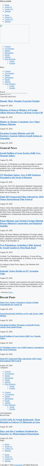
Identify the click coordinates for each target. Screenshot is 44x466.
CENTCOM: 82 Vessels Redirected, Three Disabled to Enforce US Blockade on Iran (20, 420)
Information (9, 53)
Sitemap (8, 11)
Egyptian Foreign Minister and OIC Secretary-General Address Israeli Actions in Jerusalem (21, 136)
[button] (22, 67)
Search (2, 94)
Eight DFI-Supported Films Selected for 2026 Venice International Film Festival (21, 198)
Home (7, 5)
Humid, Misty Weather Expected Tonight (20, 101)
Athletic (8, 57)
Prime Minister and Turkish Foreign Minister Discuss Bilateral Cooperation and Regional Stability (21, 223)
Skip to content (5, 1)
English (12, 63)
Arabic (11, 61)
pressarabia (18, 465)
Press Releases (10, 59)
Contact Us (9, 9)
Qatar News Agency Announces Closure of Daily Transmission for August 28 (19, 303)
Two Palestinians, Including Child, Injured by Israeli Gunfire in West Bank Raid (20, 246)
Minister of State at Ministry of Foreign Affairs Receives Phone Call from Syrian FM (21, 111)
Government (9, 49)
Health (7, 55)
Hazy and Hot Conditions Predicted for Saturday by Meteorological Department (19, 432)
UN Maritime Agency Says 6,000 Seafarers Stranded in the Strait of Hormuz (20, 176)
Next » (10, 292)
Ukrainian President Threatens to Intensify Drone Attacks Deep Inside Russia (20, 326)
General (8, 46)
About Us (8, 7)
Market (7, 51)
